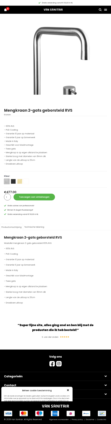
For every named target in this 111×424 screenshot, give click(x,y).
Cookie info (101, 419)
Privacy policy (77, 419)
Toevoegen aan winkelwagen (34, 197)
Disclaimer (90, 419)
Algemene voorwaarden (59, 419)
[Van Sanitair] (53, 9)
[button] (68, 390)
